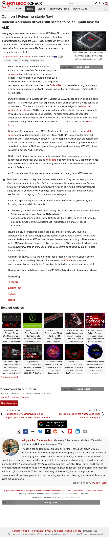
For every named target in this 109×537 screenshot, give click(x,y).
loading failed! (67, 66)
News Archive (78, 490)
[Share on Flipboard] (70, 431)
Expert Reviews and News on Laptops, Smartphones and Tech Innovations (34, 490)
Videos (41, 8)
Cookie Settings (73, 530)
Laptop (25, 60)
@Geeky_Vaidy (99, 482)
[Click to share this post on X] (48, 431)
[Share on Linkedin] (77, 431)
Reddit (11, 299)
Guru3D (12, 293)
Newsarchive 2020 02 (94, 490)
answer (25, 397)
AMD (60, 56)
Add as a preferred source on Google (55, 424)
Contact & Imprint (20, 530)
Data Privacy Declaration (50, 530)
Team (34, 530)
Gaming (16, 60)
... (105, 8)
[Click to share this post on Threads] (33, 431)
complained (14, 74)
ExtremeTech (14, 287)
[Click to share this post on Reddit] (55, 431)
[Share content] (19, 432)
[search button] (96, 3)
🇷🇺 (55, 56)
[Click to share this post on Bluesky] (40, 431)
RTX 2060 (68, 260)
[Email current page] (85, 431)
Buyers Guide (80, 8)
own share (51, 159)
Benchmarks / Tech (59, 8)
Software (35, 60)
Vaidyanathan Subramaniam (16, 56)
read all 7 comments (10, 397)
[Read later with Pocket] (62, 431)
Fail (42, 60)
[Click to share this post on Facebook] (25, 431)
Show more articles (10, 377)
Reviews (18, 8)
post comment (10, 403)
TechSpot (13, 281)
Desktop (7, 60)
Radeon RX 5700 (58, 85)
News (30, 8)
